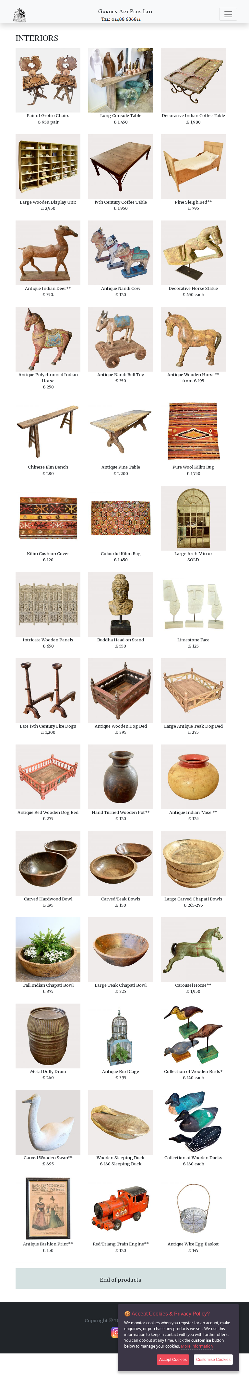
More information (197, 1346)
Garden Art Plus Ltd (125, 11)
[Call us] (121, 19)
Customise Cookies (213, 1359)
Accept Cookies (173, 1359)
